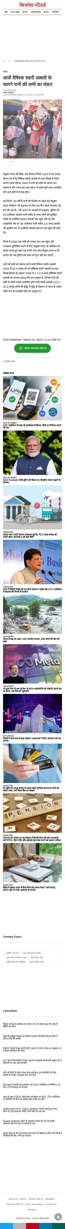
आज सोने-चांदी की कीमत (32, 953)
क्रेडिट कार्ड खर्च (12, 953)
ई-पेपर (25, 12)
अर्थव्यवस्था (36, 12)
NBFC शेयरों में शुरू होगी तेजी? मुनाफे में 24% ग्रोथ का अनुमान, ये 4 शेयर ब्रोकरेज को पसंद (32, 1049)
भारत (9, 61)
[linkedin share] (45, 1226)
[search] (60, 4)
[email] (19, 1226)
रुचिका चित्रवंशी (8, 93)
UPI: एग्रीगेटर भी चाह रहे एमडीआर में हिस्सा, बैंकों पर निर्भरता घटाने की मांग (32, 426)
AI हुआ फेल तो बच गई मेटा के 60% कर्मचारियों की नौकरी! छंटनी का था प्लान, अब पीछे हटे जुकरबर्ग (32, 689)
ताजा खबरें (15, 12)
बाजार (46, 12)
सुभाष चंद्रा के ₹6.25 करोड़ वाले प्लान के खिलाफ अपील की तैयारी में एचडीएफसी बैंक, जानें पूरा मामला (32, 1134)
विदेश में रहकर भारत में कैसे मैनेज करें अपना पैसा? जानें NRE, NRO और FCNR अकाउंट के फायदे (29, 888)
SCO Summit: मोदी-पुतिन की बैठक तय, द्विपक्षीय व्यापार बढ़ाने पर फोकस (32, 481)
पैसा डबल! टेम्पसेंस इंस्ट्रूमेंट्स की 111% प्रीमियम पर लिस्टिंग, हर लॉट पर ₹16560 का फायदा (31, 1085)
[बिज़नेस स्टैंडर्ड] (32, 4)
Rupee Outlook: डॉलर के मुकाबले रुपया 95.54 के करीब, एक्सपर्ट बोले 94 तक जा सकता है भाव (29, 1122)
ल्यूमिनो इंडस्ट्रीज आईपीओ (15, 962)
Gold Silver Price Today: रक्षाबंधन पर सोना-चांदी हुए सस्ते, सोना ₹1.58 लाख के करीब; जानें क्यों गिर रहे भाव (30, 1110)
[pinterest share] (32, 1226)
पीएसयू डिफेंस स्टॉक (37, 962)
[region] (32, 37)
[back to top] (58, 1217)
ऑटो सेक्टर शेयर (37, 957)
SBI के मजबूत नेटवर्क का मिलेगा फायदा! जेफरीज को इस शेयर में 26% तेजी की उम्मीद (30, 1037)
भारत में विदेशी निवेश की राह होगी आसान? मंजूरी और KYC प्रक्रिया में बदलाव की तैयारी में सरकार (32, 590)
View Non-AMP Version (40, 1218)
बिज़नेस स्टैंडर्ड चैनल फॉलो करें (35, 348)
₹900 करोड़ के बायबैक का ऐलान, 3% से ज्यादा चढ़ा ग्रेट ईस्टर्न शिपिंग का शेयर (30, 1025)
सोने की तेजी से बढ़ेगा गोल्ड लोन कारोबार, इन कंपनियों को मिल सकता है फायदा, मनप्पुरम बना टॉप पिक (29, 1073)
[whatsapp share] (58, 1226)
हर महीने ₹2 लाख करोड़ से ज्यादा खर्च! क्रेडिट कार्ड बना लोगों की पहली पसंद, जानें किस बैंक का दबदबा (31, 789)
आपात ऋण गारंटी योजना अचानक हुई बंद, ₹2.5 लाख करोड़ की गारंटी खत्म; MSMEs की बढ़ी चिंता (30, 535)
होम (6, 12)
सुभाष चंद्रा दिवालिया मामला (16, 957)
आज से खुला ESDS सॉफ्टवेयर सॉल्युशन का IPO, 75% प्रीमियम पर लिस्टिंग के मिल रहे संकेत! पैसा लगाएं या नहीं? (31, 1097)
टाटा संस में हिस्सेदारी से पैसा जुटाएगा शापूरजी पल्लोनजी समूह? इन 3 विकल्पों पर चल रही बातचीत (32, 1061)
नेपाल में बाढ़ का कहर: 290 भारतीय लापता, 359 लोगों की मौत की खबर (31, 640)
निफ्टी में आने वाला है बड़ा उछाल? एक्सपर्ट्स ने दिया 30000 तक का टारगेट (32, 739)
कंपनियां (55, 12)
